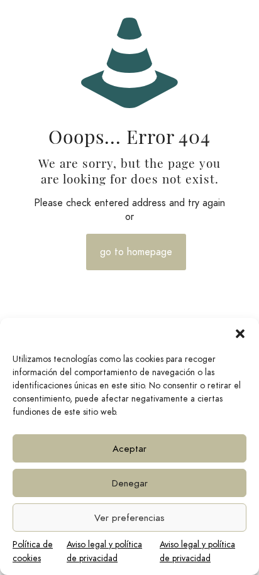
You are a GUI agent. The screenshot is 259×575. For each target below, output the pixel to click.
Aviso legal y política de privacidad (104, 551)
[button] (240, 333)
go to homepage (136, 252)
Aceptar (129, 448)
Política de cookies (33, 551)
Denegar (130, 483)
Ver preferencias (129, 518)
